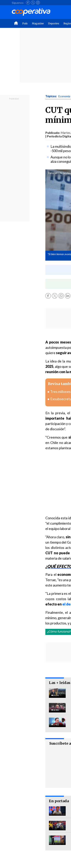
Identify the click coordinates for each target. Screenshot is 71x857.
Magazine (38, 23)
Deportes (53, 23)
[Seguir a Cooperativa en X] (33, 2)
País (25, 23)
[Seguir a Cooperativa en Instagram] (38, 2)
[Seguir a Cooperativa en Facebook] (28, 2)
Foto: (51, 173)
